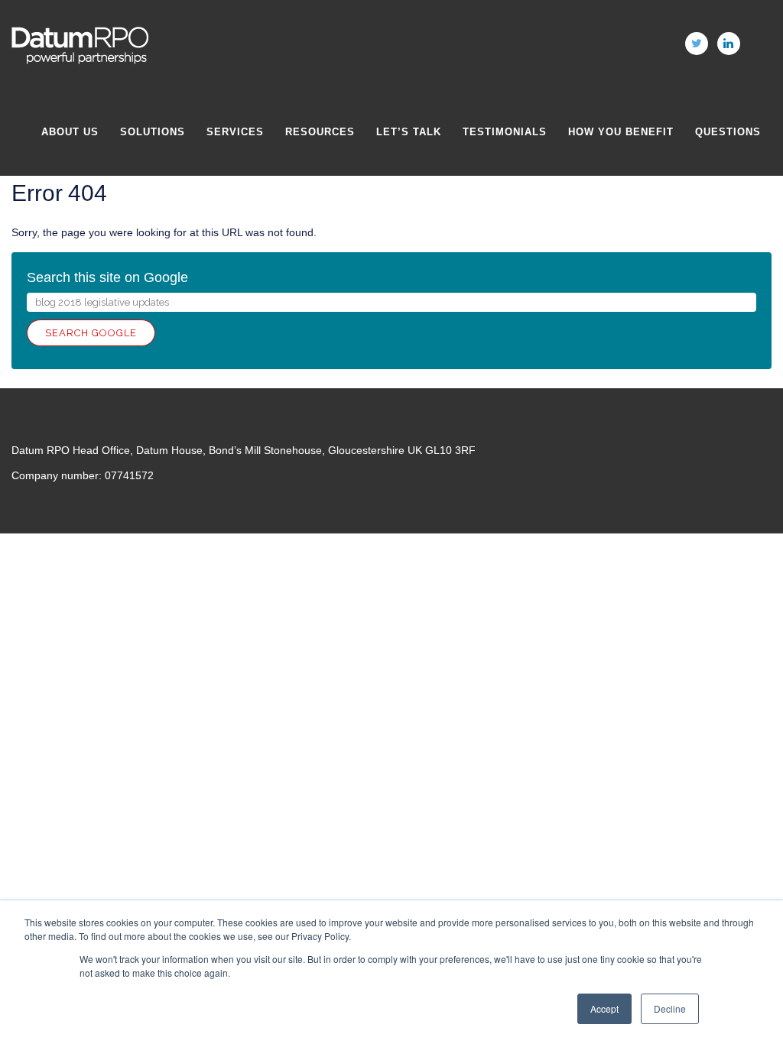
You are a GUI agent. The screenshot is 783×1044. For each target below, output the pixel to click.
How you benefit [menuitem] (621, 132)
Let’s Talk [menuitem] (408, 132)
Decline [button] (670, 1008)
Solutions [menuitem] (152, 132)
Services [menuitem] (235, 132)
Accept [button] (604, 1008)
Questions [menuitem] (728, 132)
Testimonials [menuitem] (505, 132)
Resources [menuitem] (320, 132)
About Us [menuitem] (70, 132)
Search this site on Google (107, 277)
